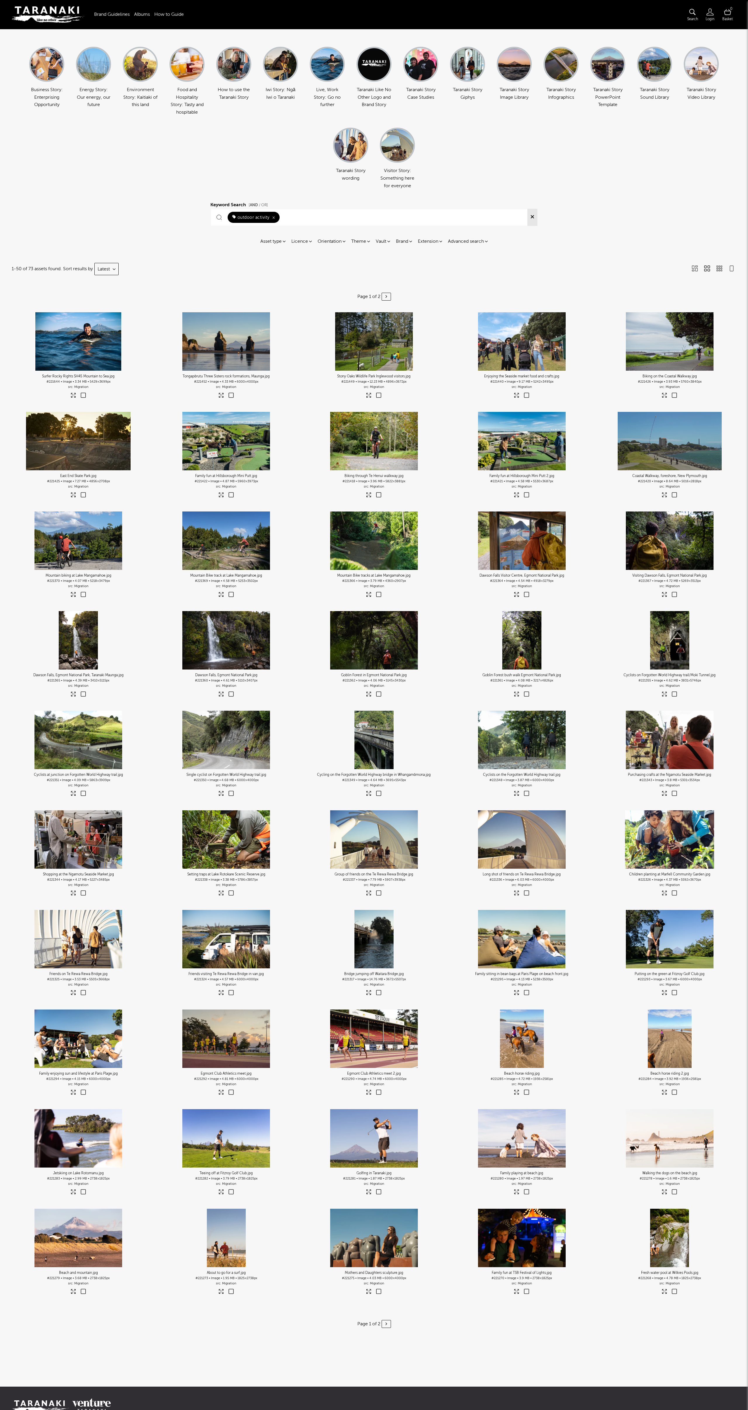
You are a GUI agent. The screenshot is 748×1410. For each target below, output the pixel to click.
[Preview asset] (78, 341)
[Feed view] (731, 269)
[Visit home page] (48, 14)
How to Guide (169, 14)
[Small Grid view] (719, 269)
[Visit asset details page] (73, 396)
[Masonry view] (694, 269)
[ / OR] (258, 205)
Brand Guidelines (112, 14)
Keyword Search (239, 204)
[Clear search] (532, 217)
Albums (142, 14)
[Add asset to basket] (83, 396)
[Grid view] (707, 269)
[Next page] (386, 297)
